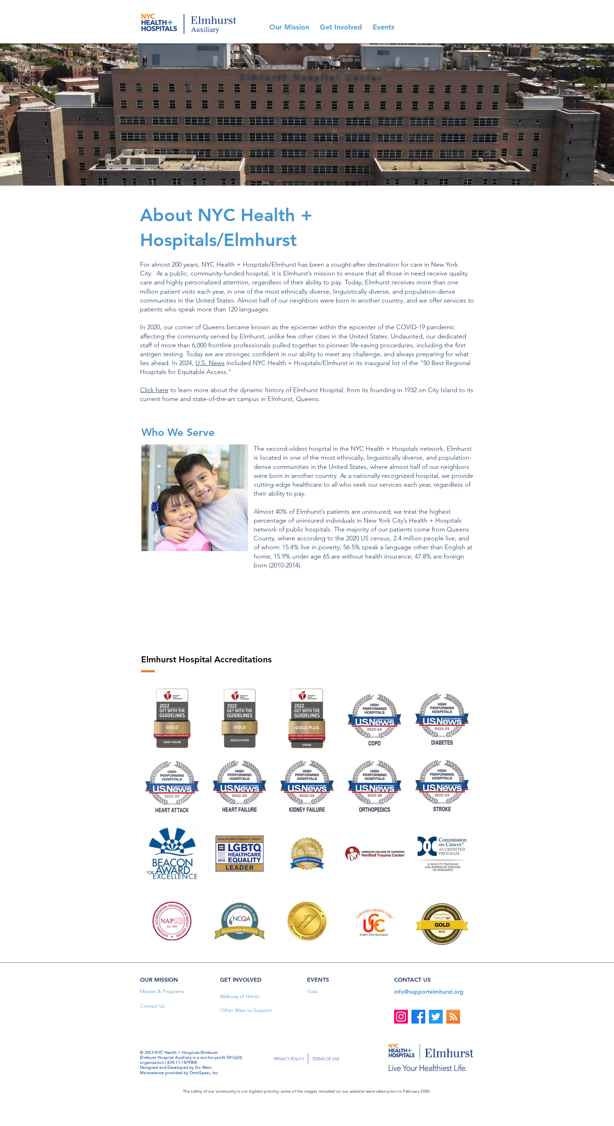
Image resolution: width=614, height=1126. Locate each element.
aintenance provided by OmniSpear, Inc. (181, 1072)
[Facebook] (418, 1017)
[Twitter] (436, 1017)
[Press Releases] (453, 1017)
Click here (154, 390)
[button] (289, 27)
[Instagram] (401, 1017)
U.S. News (210, 363)
